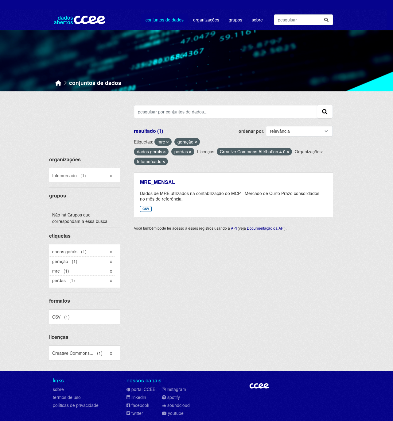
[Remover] (167, 142)
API (234, 228)
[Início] (58, 82)
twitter (137, 413)
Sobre (257, 20)
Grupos (235, 20)
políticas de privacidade (76, 405)
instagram (176, 389)
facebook (140, 405)
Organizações (206, 20)
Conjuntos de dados (165, 20)
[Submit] (326, 19)
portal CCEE (143, 389)
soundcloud (178, 405)
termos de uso (67, 397)
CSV (145, 208)
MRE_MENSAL (157, 182)
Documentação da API (265, 228)
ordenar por (251, 131)
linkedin (138, 397)
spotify (173, 397)
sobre (58, 389)
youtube (176, 413)
